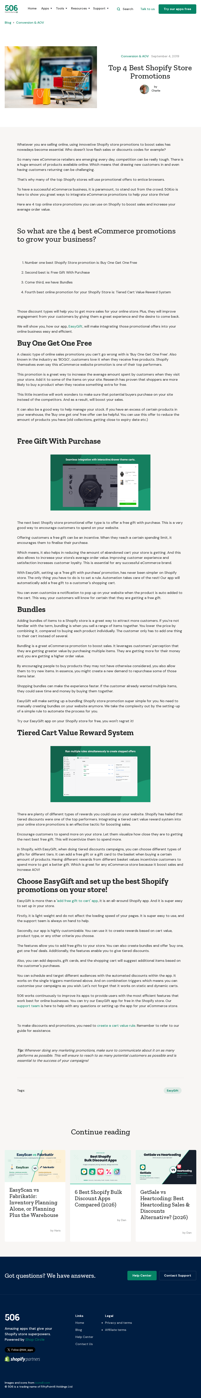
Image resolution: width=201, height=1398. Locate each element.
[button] (46, 10)
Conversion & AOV (30, 22)
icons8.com (42, 1382)
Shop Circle (34, 1339)
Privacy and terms (118, 1323)
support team (28, 1006)
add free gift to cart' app (77, 900)
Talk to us (147, 9)
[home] (11, 9)
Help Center (84, 1337)
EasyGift (76, 326)
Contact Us (84, 1344)
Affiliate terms (115, 1330)
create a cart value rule (116, 1025)
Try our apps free (177, 9)
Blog (8, 22)
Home (32, 8)
